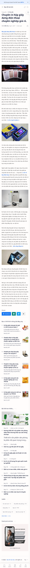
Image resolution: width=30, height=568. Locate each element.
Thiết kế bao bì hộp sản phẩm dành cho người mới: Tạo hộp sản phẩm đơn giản (16, 477)
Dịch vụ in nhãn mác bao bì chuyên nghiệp (15, 493)
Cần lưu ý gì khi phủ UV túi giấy (14, 447)
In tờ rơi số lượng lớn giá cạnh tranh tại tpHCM (15, 462)
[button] (24, 7)
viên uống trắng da (18, 246)
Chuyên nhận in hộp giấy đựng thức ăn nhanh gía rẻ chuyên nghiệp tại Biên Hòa (12, 339)
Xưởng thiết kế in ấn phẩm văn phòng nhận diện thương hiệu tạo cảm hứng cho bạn (16, 432)
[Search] (27, 7)
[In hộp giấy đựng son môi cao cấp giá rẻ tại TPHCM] (25, 394)
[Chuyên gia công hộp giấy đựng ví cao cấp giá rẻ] (25, 354)
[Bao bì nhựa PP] (22, 483)
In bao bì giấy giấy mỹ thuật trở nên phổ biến (15, 454)
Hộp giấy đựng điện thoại (8, 31)
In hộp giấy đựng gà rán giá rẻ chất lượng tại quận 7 (12, 326)
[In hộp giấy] (14, 450)
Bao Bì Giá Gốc (8, 7)
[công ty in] (22, 467)
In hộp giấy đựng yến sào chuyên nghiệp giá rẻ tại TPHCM (11, 379)
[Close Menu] (27, 2)
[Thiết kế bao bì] (21, 473)
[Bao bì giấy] (13, 444)
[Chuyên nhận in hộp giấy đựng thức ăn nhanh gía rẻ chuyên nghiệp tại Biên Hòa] (25, 340)
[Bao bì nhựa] (14, 483)
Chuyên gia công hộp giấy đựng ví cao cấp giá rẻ (11, 352)
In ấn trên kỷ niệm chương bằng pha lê (16, 486)
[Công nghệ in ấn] (15, 467)
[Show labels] (6, 516)
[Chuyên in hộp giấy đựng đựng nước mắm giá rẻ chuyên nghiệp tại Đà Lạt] (25, 366)
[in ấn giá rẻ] (21, 428)
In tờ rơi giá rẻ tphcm (13, 120)
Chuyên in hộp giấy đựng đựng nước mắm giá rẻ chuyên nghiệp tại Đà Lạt (11, 365)
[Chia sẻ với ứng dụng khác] (24, 314)
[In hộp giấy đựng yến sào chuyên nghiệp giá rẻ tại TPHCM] (25, 380)
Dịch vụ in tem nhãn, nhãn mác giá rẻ (15, 469)
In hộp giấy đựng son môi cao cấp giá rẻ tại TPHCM (12, 393)
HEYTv (22, 2)
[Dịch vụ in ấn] (14, 428)
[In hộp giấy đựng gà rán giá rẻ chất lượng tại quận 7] (25, 327)
